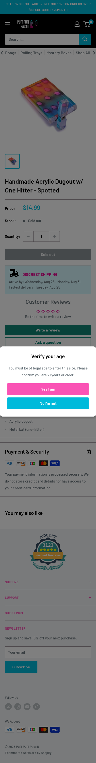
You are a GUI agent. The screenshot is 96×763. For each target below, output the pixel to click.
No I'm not (48, 403)
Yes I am (48, 389)
